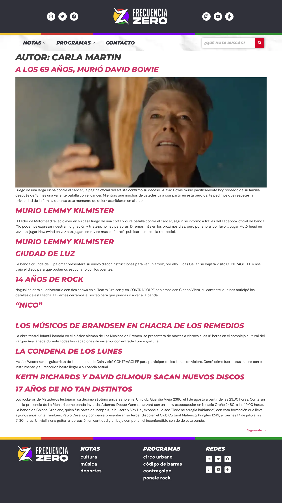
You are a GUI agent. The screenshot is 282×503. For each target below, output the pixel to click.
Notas (32, 43)
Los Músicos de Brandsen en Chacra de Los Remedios (129, 325)
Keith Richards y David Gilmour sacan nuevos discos (130, 377)
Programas (73, 43)
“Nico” (28, 305)
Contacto (120, 43)
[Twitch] (206, 16)
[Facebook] (74, 16)
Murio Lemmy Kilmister (64, 210)
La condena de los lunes (68, 351)
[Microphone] (229, 16)
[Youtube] (218, 16)
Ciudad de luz (45, 253)
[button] (34, 43)
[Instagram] (51, 16)
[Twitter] (62, 16)
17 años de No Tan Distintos (73, 389)
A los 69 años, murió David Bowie (87, 69)
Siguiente (257, 430)
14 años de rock (49, 279)
